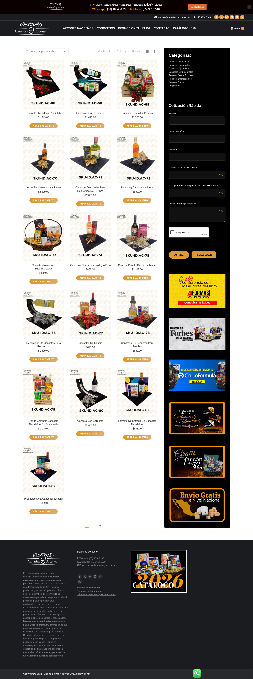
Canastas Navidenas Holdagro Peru (90, 265)
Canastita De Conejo (90, 342)
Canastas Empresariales (181, 72)
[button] (179, 255)
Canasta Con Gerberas (90, 420)
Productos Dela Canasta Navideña (43, 498)
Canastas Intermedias (180, 65)
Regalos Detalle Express (181, 75)
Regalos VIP (175, 85)
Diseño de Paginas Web (57, 673)
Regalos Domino (177, 82)
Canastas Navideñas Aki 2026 (44, 113)
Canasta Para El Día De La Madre (137, 265)
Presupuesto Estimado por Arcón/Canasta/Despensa (193, 185)
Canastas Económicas (180, 61)
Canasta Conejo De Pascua (137, 113)
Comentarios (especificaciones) (183, 203)
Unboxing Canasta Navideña (137, 187)
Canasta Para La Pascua (90, 113)
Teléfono (173, 149)
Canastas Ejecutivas (179, 68)
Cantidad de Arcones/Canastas (183, 167)
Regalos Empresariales (180, 79)
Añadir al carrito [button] (43, 126)
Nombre (173, 113)
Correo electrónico (178, 131)
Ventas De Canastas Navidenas (44, 187)
